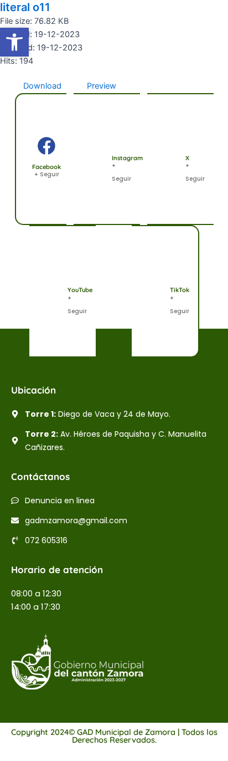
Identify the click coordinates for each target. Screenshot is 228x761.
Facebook (46, 167)
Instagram (127, 158)
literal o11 (25, 7)
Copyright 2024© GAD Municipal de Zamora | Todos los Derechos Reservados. (114, 736)
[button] (14, 42)
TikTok (179, 290)
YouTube (80, 290)
